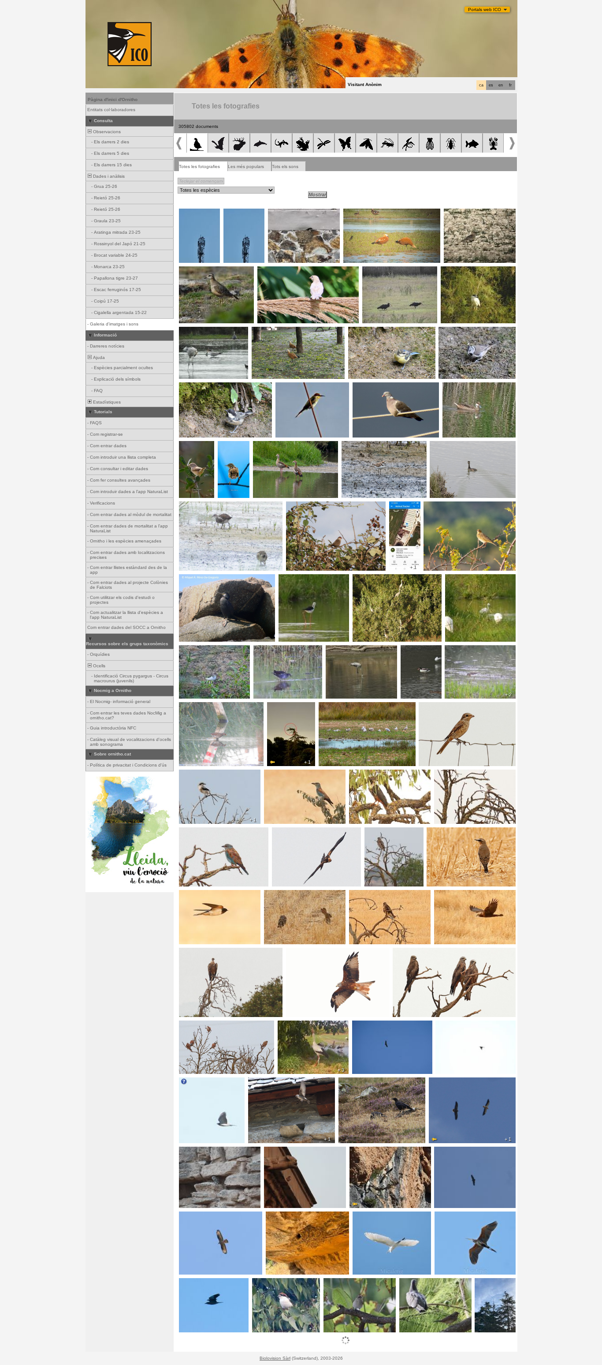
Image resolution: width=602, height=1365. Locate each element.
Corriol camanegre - (365, 446)
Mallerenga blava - (370, 331)
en (500, 85)
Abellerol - (288, 387)
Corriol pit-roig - (462, 213)
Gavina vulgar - (337, 707)
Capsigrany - (435, 707)
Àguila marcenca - (386, 832)
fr (510, 85)
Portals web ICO (484, 9)
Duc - (275, 707)
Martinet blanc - (463, 579)
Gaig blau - (278, 774)
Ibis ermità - (377, 271)
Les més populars (246, 166)
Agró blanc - (368, 1216)
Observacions (106, 131)
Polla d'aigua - (196, 506)
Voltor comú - (195, 952)
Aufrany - (441, 1082)
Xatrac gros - (195, 331)
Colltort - (410, 1283)
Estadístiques (106, 402)
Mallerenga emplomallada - (469, 331)
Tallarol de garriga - (192, 448)
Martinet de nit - (459, 271)
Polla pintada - (196, 707)
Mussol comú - (282, 895)
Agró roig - (448, 1216)
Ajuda (98, 357)
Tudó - (362, 387)
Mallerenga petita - (200, 387)
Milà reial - (299, 952)
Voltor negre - (450, 1151)
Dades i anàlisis (108, 176)
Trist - (226, 446)
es (491, 85)
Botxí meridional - (199, 774)
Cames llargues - (299, 579)
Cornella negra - (358, 1082)
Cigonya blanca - (199, 213)
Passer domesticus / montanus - (294, 271)
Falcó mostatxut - (370, 774)
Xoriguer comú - (283, 1151)
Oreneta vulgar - (287, 213)
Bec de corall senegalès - (315, 506)
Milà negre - (407, 952)
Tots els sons (285, 166)
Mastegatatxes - (343, 1283)
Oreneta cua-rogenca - (292, 1216)
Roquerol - (261, 1082)
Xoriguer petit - (196, 1025)
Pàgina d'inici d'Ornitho (112, 99)
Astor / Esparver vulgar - (207, 1082)
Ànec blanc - (416, 650)
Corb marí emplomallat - (206, 579)
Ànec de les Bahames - (469, 387)
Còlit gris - (439, 832)
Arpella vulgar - (290, 832)
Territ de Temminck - (469, 650)
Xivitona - (191, 650)
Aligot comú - (365, 895)
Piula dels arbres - (445, 506)
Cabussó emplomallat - (456, 446)
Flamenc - (338, 650)
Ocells (98, 665)
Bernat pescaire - (373, 579)
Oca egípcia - (269, 446)
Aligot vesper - (196, 1216)
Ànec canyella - (362, 213)
